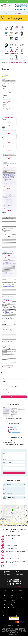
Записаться (14, 472)
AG (18, 634)
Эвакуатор (9, 493)
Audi (12, 595)
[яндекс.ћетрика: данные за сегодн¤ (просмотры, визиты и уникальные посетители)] (6, 616)
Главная (2, 23)
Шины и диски (10, 488)
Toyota (13, 605)
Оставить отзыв (14, 396)
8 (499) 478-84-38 (22, 9)
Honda (5, 602)
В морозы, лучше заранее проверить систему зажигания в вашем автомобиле (16, 18)
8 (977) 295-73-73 (22, 6)
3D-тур (5, 572)
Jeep (5, 600)
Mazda (5, 593)
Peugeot (13, 597)
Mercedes (6, 605)
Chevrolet (13, 593)
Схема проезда (7, 574)
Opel (5, 590)
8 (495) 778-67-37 (22, 5)
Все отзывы (19, 418)
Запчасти (9, 484)
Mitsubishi (6, 607)
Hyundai (6, 597)
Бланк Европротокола (10, 442)
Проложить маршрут (17, 13)
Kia (4, 595)
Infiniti (20, 597)
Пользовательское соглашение (7, 576)
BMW (20, 595)
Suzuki (13, 607)
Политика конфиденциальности (20, 576)
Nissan (13, 600)
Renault (13, 602)
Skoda (20, 590)
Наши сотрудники (7, 571)
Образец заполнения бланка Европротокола (15, 444)
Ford (12, 590)
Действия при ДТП (9, 440)
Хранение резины (11, 497)
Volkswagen (22, 593)
